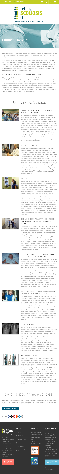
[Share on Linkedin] (17, 416)
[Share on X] (11, 416)
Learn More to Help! (10, 408)
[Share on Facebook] (9, 416)
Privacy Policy (49, 470)
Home (19, 432)
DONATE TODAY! (9, 462)
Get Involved (21, 446)
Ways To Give (22, 439)
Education (20, 443)
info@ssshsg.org (36, 443)
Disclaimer (48, 468)
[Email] (22, 416)
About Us (20, 436)
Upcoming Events (23, 450)
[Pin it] (14, 416)
